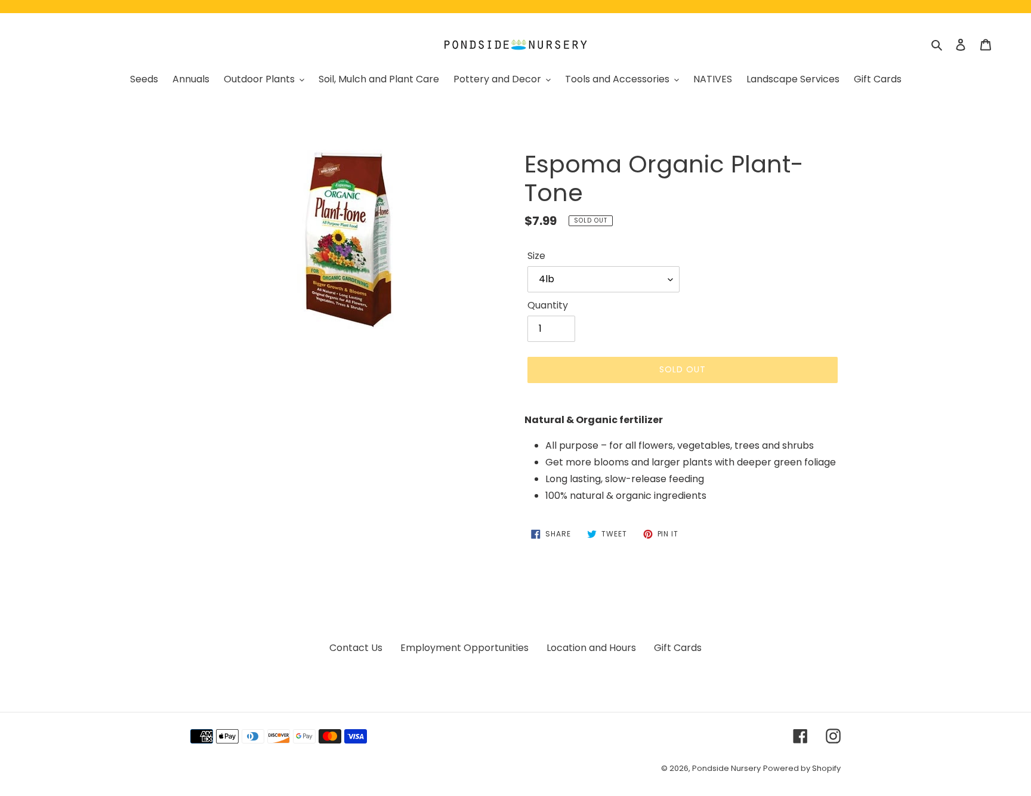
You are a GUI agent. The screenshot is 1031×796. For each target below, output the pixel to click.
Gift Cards (678, 648)
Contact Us (355, 648)
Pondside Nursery (726, 768)
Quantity (547, 305)
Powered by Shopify (802, 768)
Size (536, 256)
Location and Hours (591, 648)
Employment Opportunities (464, 648)
